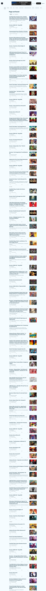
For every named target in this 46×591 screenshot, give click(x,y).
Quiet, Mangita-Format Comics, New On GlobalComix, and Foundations (17, 378)
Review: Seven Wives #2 (14, 435)
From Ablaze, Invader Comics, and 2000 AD (16, 121)
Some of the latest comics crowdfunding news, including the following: (18, 244)
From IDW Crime (12, 113)
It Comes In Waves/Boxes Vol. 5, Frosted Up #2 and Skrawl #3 (18, 326)
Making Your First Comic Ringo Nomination (18, 159)
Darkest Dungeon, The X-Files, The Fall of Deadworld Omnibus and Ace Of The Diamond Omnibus (18, 76)
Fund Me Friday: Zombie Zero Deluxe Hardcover (17, 190)
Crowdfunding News (12, 364)
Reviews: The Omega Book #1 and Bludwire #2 (18, 153)
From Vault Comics (12, 47)
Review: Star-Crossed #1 (14, 453)
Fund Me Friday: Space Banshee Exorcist (18, 543)
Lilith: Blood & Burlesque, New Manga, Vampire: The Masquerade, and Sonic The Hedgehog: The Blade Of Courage (18, 203)
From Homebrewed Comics (13, 467)
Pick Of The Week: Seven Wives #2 (16, 415)
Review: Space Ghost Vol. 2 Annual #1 (17, 400)
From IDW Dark (11, 372)
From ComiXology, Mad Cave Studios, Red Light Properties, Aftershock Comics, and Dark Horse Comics (18, 380)
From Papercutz (11, 219)
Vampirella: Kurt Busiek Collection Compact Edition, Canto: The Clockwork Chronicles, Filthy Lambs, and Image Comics (18, 310)
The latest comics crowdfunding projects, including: (17, 20)
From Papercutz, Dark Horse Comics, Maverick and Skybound (18, 504)
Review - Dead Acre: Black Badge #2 (17, 45)
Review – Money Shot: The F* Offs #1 (17, 145)
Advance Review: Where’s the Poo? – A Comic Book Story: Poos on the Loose (17, 334)
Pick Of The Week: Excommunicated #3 (17, 249)
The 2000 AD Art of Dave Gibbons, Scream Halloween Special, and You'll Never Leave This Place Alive (18, 565)
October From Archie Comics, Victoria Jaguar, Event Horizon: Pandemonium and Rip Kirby (18, 225)
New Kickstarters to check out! (14, 490)
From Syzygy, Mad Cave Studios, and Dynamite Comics (17, 320)
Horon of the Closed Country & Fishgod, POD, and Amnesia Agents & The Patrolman (18, 172)
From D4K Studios (12, 525)
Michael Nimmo (15, 21)
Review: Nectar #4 (13, 572)
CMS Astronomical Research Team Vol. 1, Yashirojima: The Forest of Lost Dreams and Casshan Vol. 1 (18, 53)
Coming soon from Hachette (13, 335)
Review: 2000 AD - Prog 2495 (15, 99)
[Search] (33, 3)
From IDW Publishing (12, 41)
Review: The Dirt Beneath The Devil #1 (17, 210)
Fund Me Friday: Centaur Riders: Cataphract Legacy (18, 363)
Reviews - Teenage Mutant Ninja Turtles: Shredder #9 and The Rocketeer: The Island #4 (18, 557)
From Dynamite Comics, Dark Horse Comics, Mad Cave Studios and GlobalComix (17, 313)
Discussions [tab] (16, 14)
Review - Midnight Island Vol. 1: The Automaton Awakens (17, 218)
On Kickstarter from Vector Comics (14, 423)
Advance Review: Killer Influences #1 (17, 530)
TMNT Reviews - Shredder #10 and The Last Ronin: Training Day (18, 386)
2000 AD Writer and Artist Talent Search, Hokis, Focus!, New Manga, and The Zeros (18, 481)
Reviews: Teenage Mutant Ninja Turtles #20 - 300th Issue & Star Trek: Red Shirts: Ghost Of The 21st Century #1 (18, 301)
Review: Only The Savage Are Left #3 (17, 60)
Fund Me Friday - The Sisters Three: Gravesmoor (16, 92)
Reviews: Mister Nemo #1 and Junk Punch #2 (18, 394)
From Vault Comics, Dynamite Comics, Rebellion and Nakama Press (18, 79)
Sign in (43, 3)
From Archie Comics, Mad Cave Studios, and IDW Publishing (18, 227)
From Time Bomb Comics (13, 544)
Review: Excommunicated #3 (15, 280)
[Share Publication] (35, 3)
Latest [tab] (11, 14)
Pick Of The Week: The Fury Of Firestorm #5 (18, 84)
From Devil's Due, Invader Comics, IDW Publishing (17, 236)
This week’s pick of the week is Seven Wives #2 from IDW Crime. (18, 417)
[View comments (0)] (16, 22)
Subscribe (38, 3)
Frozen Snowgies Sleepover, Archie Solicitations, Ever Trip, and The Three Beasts (17, 587)
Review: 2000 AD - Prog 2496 (15, 25)
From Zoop (11, 191)
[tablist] (13, 14)
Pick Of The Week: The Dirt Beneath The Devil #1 (18, 180)
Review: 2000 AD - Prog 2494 (15, 133)
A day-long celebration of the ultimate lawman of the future (18, 32)
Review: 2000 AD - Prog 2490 (15, 428)
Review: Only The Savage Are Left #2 (17, 196)
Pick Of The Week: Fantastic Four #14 (17, 349)
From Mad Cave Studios (13, 70)
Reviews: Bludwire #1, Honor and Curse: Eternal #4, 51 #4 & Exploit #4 (17, 579)
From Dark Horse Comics (13, 61)
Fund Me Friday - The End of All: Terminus (18, 422)
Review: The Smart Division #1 (15, 139)
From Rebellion (11, 26)
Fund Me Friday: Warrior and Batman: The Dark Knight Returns (18, 242)
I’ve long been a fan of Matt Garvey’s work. (16, 160)
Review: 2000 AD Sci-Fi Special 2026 (17, 286)
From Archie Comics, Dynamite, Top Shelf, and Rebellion (18, 344)
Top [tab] (13, 14)
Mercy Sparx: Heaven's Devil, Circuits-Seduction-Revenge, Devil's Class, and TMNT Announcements (17, 234)
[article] (23, 19)
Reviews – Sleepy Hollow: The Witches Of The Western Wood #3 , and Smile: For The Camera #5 (18, 370)
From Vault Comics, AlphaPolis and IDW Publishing (17, 206)
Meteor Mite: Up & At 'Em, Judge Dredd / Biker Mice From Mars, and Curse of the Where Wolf (17, 407)
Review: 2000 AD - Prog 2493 (15, 165)
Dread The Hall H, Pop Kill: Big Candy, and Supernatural (18, 319)
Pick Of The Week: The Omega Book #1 (17, 126)
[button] (4, 8)
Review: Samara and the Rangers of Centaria (18, 466)
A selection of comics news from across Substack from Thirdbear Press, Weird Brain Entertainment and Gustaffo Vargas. (18, 328)
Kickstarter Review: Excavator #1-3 (17, 524)
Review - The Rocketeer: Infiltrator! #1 (17, 441)
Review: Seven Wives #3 (14, 111)
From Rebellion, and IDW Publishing (15, 567)
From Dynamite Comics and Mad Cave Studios (16, 275)
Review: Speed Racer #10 (14, 447)
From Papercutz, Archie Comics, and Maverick (16, 589)
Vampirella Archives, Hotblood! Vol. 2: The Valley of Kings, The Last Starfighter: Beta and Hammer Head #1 (18, 272)
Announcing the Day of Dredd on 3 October (18, 31)
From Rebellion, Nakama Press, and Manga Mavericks (17, 483)
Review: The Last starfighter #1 (16, 509)
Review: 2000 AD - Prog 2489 (15, 495)
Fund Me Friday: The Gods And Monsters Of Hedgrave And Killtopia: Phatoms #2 (18, 488)
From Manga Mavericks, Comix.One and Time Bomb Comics (18, 174)
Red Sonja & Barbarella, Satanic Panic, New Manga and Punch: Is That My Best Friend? (18, 293)
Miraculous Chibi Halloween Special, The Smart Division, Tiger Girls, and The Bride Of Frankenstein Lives (18, 502)
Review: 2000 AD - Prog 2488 (15, 549)
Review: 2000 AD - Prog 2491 (15, 355)
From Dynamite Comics (13, 401)
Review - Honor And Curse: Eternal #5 (17, 105)
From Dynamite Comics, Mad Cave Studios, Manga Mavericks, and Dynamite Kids (17, 295)
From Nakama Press (12, 55)
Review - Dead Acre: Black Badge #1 (17, 515)
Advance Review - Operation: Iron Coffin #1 (18, 460)
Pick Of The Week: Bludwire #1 (15, 536)
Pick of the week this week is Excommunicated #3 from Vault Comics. (18, 251)
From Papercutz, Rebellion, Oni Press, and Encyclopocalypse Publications (18, 410)
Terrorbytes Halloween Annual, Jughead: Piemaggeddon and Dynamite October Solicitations (18, 257)
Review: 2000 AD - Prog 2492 (15, 265)
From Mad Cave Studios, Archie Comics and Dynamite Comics (17, 260)
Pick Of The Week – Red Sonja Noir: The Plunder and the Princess (17, 473)
